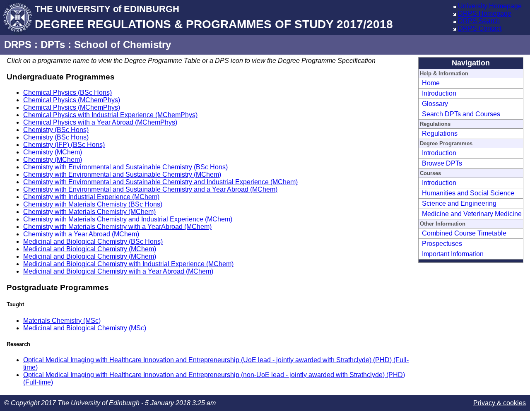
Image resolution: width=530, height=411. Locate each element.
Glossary (435, 103)
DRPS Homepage (484, 13)
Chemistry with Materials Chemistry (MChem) (89, 211)
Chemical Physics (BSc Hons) (67, 92)
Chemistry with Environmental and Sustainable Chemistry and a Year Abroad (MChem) (150, 189)
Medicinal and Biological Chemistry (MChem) (89, 248)
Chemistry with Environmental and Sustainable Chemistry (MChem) (122, 174)
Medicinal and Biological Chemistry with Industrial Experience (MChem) (128, 263)
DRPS (17, 44)
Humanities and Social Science (468, 193)
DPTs (53, 44)
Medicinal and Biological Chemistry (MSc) (84, 328)
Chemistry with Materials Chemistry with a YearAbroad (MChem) (117, 226)
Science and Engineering (459, 203)
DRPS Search (479, 20)
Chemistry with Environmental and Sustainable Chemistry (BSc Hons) (125, 167)
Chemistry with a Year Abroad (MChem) (81, 234)
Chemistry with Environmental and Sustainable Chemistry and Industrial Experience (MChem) (160, 181)
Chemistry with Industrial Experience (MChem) (91, 196)
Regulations (440, 133)
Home (431, 83)
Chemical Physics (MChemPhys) (71, 99)
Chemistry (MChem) (52, 152)
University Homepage (490, 6)
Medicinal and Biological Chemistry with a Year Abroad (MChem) (118, 271)
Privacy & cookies (499, 402)
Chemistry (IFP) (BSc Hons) (64, 144)
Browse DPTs (442, 163)
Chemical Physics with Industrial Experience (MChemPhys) (110, 114)
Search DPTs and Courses (461, 114)
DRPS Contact (479, 28)
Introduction (439, 93)
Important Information (453, 253)
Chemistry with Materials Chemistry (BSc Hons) (92, 204)
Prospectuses (442, 243)
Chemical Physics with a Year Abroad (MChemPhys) (100, 122)
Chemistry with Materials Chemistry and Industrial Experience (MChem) (127, 219)
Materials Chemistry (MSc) (62, 320)
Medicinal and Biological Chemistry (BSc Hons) (93, 241)
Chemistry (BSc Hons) (56, 129)
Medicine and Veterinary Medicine (472, 213)
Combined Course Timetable (464, 233)
